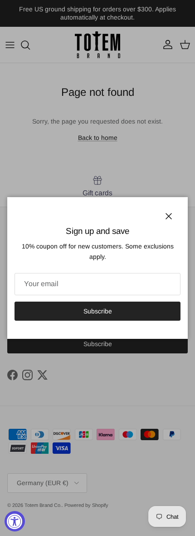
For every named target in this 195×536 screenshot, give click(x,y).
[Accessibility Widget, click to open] (15, 521)
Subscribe (97, 311)
